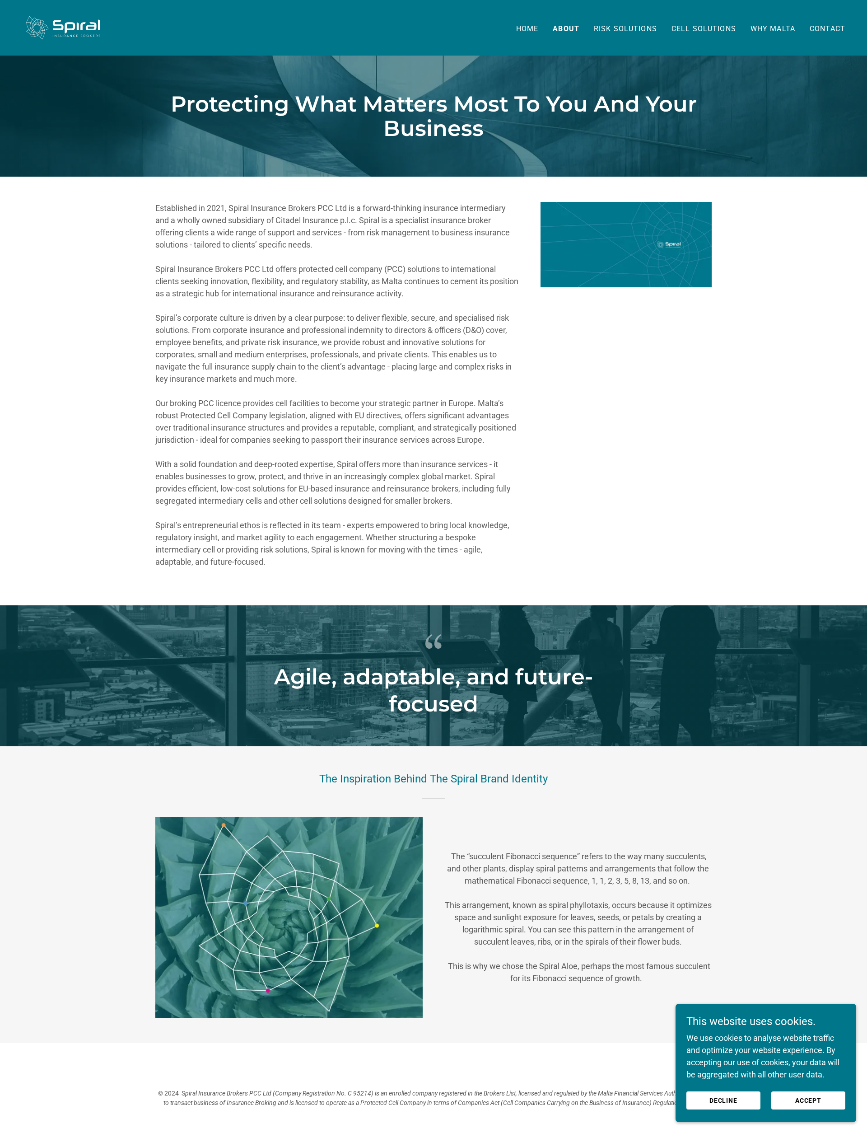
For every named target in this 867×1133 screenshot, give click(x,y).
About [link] (566, 28)
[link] (63, 27)
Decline (723, 1100)
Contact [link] (827, 28)
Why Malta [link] (772, 28)
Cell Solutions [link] (703, 28)
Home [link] (527, 28)
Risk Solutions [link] (625, 28)
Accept (808, 1100)
